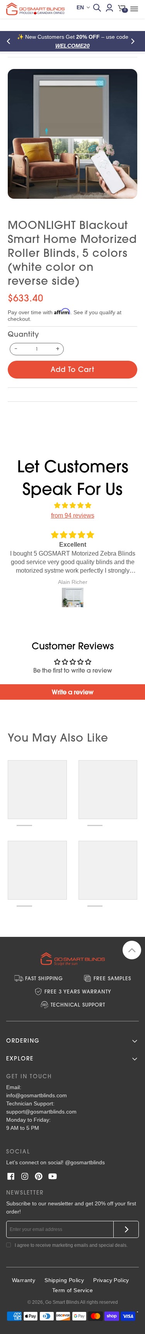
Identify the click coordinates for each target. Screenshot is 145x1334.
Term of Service (72, 1290)
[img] (72, 506)
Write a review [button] (73, 692)
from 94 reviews (72, 515)
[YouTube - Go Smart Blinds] (52, 1176)
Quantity (23, 334)
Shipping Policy (64, 1280)
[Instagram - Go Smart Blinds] (24, 1176)
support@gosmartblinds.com (41, 1112)
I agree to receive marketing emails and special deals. (71, 1245)
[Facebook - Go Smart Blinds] (10, 1176)
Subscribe (126, 1229)
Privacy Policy (111, 1280)
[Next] (134, 41)
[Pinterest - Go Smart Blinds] (38, 1176)
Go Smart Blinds (62, 1302)
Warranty (23, 1280)
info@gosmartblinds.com (36, 1095)
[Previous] (10, 41)
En (80, 7)
